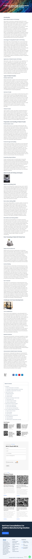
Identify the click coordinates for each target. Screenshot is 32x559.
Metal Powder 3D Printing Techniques (11, 403)
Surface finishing (9, 412)
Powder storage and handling (11, 400)
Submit (7, 465)
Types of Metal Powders (9, 392)
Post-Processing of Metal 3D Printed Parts (12, 409)
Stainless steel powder (10, 393)
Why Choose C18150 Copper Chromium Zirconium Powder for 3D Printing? (22, 486)
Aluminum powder (9, 395)
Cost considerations (9, 416)
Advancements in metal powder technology (14, 419)
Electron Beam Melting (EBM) (11, 406)
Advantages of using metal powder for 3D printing (14, 389)
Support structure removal (10, 410)
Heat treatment (9, 413)
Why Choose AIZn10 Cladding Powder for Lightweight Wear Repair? (22, 509)
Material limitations (10, 418)
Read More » (5, 495)
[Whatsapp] (30, 557)
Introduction (7, 386)
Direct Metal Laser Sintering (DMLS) (12, 408)
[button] (13, 375)
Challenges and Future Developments (11, 415)
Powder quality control (10, 399)
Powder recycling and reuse (11, 402)
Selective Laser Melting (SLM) (11, 405)
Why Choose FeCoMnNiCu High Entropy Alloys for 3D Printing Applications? (12, 434)
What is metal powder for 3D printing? (12, 387)
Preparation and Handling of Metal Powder (12, 397)
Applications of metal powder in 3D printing (13, 390)
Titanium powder (9, 396)
